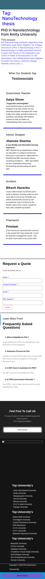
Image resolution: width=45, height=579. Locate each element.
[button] (22, 337)
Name (6, 277)
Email (6, 292)
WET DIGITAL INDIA (27, 569)
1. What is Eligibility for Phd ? (17, 337)
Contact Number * (10, 284)
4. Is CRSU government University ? (20, 379)
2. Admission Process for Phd (17, 351)
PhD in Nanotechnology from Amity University (20, 32)
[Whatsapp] (32, 3)
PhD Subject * (8, 299)
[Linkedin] (26, 3)
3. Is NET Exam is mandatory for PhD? (20, 368)
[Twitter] (19, 3)
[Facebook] (12, 3)
